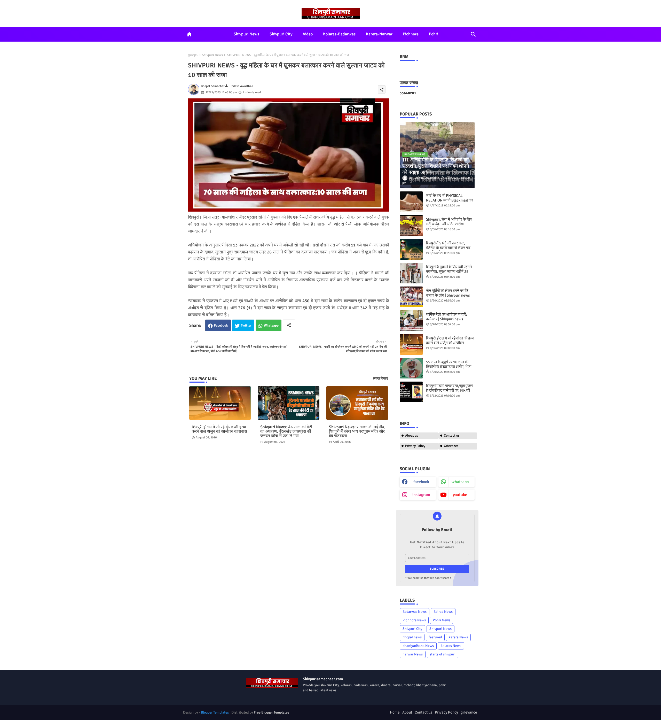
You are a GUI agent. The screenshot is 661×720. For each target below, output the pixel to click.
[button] (473, 34)
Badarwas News (415, 611)
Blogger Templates (215, 712)
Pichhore (411, 34)
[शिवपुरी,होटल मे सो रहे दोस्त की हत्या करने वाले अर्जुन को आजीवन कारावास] (411, 344)
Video (308, 34)
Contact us (452, 435)
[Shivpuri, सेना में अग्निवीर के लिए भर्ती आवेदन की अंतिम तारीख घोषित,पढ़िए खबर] (411, 225)
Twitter (246, 325)
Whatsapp (271, 325)
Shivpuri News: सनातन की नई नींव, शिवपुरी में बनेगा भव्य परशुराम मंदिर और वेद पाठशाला (357, 431)
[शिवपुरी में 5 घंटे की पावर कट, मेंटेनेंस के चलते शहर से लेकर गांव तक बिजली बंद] (411, 249)
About (407, 712)
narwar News (413, 654)
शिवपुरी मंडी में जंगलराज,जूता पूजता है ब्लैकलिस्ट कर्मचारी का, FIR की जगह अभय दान (449, 390)
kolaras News (451, 646)
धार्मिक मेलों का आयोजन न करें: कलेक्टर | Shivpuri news (446, 316)
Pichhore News (414, 620)
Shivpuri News (246, 34)
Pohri (433, 34)
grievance (469, 712)
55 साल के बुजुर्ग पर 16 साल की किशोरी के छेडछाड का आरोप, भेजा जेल (448, 367)
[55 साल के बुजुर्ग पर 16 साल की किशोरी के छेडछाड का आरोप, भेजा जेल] (411, 368)
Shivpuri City (281, 34)
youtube (460, 494)
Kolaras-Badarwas (339, 34)
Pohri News (441, 620)
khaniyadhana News (418, 646)
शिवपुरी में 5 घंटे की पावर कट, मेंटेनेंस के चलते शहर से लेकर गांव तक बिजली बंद (448, 248)
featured (435, 637)
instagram (421, 494)
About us (411, 435)
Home (395, 712)
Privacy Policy (415, 446)
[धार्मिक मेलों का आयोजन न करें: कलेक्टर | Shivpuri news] (411, 320)
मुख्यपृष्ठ (193, 55)
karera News (458, 637)
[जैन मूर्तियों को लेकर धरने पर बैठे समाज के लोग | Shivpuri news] (411, 297)
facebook (421, 481)
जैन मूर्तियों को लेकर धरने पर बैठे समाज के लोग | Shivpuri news (448, 293)
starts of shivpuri (442, 654)
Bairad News (443, 611)
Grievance (451, 446)
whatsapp (460, 481)
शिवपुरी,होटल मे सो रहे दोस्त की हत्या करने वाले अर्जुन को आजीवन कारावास (219, 429)
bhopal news (412, 637)
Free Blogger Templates (271, 712)
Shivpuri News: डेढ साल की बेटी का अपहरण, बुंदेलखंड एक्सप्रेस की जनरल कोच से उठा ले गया (286, 431)
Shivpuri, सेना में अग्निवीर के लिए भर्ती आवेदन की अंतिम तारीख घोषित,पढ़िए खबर (449, 224)
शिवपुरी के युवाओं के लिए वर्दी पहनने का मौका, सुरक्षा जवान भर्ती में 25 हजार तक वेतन (449, 271)
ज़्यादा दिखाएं (380, 378)
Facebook (221, 325)
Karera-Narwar (379, 34)
